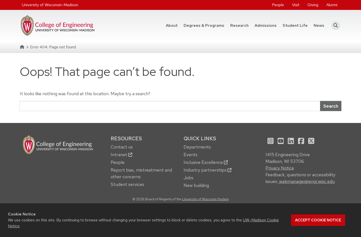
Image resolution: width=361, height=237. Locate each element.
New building (196, 185)
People (278, 4)
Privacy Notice (279, 168)
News (319, 25)
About (172, 25)
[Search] (334, 25)
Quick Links (200, 138)
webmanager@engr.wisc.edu (306, 181)
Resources (126, 138)
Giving (312, 4)
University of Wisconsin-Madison (50, 4)
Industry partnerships (206, 170)
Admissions (266, 25)
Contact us (122, 147)
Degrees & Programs (205, 25)
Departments (197, 147)
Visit (295, 4)
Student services (127, 184)
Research (239, 25)
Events (190, 154)
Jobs (188, 177)
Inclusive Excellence (204, 162)
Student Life (295, 25)
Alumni (331, 4)
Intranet (119, 154)
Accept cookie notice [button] (318, 220)
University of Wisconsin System (205, 199)
